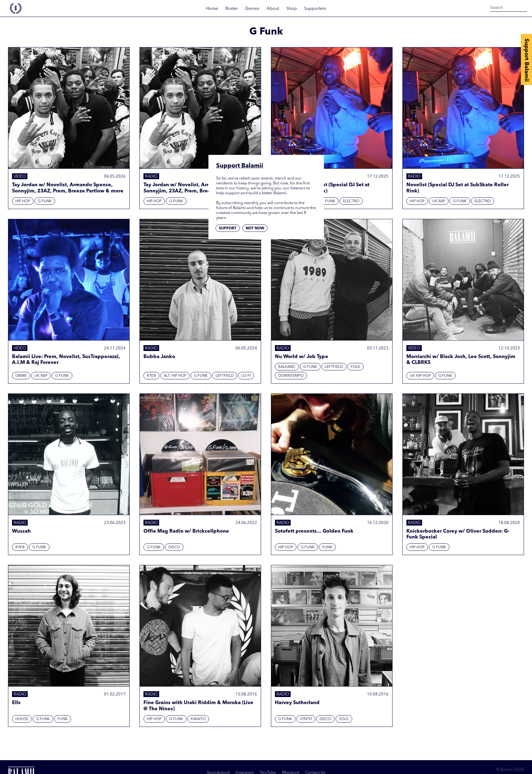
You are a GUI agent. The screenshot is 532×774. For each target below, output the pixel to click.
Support (227, 228)
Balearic (287, 367)
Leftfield (225, 376)
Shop (291, 8)
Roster (231, 8)
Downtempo (291, 376)
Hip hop (22, 201)
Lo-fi (246, 376)
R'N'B (151, 376)
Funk (327, 547)
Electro (351, 201)
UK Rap (438, 201)
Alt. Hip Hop (175, 376)
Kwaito (198, 719)
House (21, 719)
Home (212, 8)
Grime (21, 376)
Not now (255, 228)
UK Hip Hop (420, 376)
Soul (344, 719)
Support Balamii (526, 60)
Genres (252, 8)
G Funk (45, 201)
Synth (306, 719)
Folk (355, 367)
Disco (174, 547)
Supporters (315, 8)
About (273, 8)
